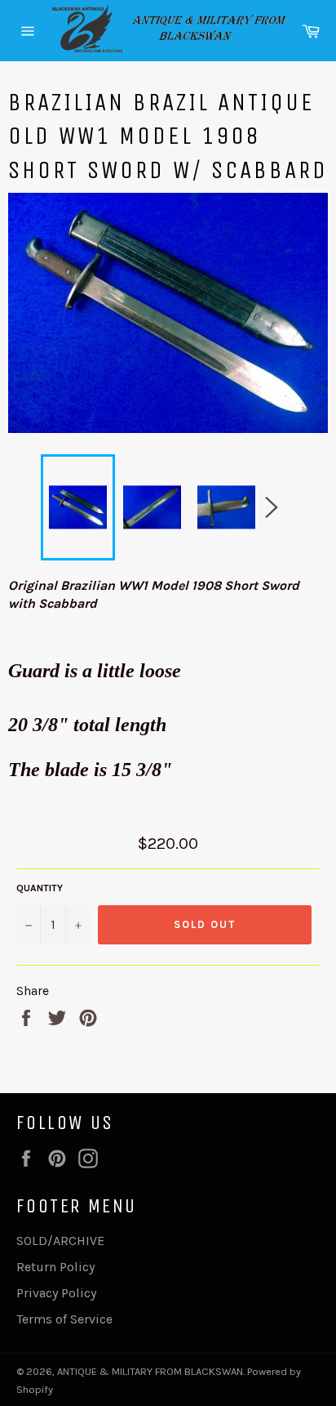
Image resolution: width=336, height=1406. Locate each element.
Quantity (39, 888)
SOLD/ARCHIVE (60, 1240)
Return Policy (55, 1266)
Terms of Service (64, 1319)
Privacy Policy (56, 1293)
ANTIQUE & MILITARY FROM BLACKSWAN (150, 1371)
